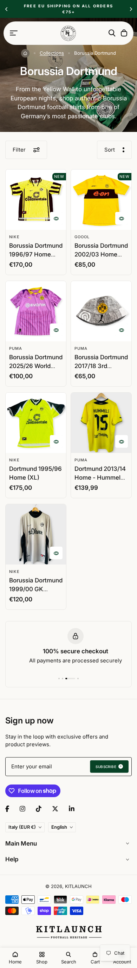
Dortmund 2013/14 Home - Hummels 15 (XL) (100, 477)
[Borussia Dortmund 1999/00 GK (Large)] (36, 534)
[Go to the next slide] (131, 9)
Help (12, 859)
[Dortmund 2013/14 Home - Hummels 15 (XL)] (101, 423)
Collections (52, 53)
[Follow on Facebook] (7, 809)
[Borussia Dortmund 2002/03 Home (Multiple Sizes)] (101, 199)
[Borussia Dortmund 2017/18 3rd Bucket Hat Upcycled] (101, 311)
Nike (14, 236)
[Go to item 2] (62, 678)
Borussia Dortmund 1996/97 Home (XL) (36, 254)
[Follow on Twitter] (55, 809)
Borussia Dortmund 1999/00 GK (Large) (36, 589)
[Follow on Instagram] (22, 809)
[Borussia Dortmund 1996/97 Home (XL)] (36, 199)
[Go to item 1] (59, 678)
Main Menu (21, 843)
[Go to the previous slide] (6, 9)
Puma (15, 348)
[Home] (25, 53)
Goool (82, 236)
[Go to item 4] (78, 678)
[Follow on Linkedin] (71, 809)
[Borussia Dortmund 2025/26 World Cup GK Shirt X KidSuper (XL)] (36, 311)
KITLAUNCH (78, 886)
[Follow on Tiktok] (38, 809)
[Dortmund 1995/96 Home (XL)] (36, 423)
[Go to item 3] (70, 678)
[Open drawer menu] (14, 33)
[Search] (112, 32)
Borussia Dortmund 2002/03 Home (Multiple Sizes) (101, 254)
